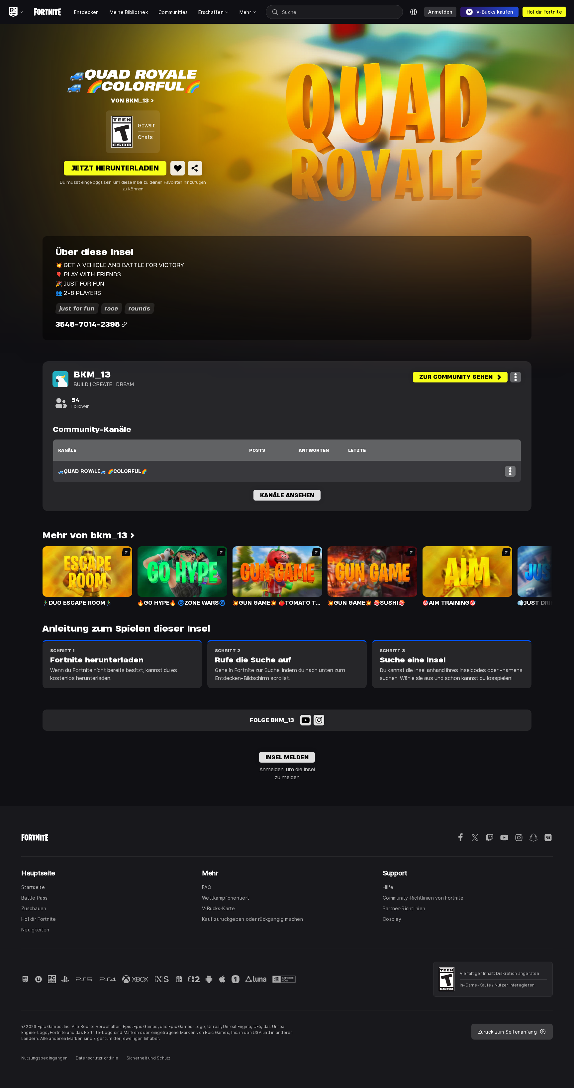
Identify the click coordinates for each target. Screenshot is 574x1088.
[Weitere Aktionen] (515, 377)
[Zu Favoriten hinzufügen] (177, 168)
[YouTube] (305, 720)
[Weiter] (534, 575)
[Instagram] (319, 720)
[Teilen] (195, 168)
